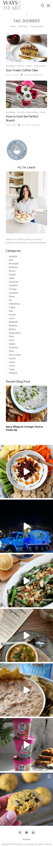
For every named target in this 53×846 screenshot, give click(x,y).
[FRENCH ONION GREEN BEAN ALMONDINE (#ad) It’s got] (26, 580)
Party (42, 112)
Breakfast (10, 66)
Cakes (29, 66)
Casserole (13, 282)
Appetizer (13, 256)
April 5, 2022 (11, 125)
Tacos (12, 366)
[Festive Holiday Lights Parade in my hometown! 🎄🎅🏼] (26, 526)
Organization (15, 333)
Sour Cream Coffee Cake (22, 70)
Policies (26, 839)
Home (13, 26)
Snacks (12, 358)
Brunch (20, 66)
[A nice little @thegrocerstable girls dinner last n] (26, 635)
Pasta (11, 340)
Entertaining (40, 66)
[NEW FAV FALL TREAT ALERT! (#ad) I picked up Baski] (26, 744)
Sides (11, 351)
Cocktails (13, 285)
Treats (12, 369)
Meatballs (13, 322)
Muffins (12, 329)
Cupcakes (13, 293)
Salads (12, 344)
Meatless (13, 325)
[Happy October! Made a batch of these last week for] (26, 799)
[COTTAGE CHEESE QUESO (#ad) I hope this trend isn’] (26, 690)
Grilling (12, 307)
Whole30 (13, 373)
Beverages (14, 263)
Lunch (12, 318)
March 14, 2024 (12, 75)
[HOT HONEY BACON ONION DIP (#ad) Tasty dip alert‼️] (26, 471)
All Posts (23, 26)
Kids (11, 311)
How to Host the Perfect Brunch (22, 118)
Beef (11, 260)
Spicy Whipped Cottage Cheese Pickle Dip (24, 428)
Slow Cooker (15, 355)
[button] (8, 400)
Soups (12, 362)
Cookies (12, 289)
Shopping (13, 347)
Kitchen (12, 314)
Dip (10, 300)
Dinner (12, 296)
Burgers (12, 274)
